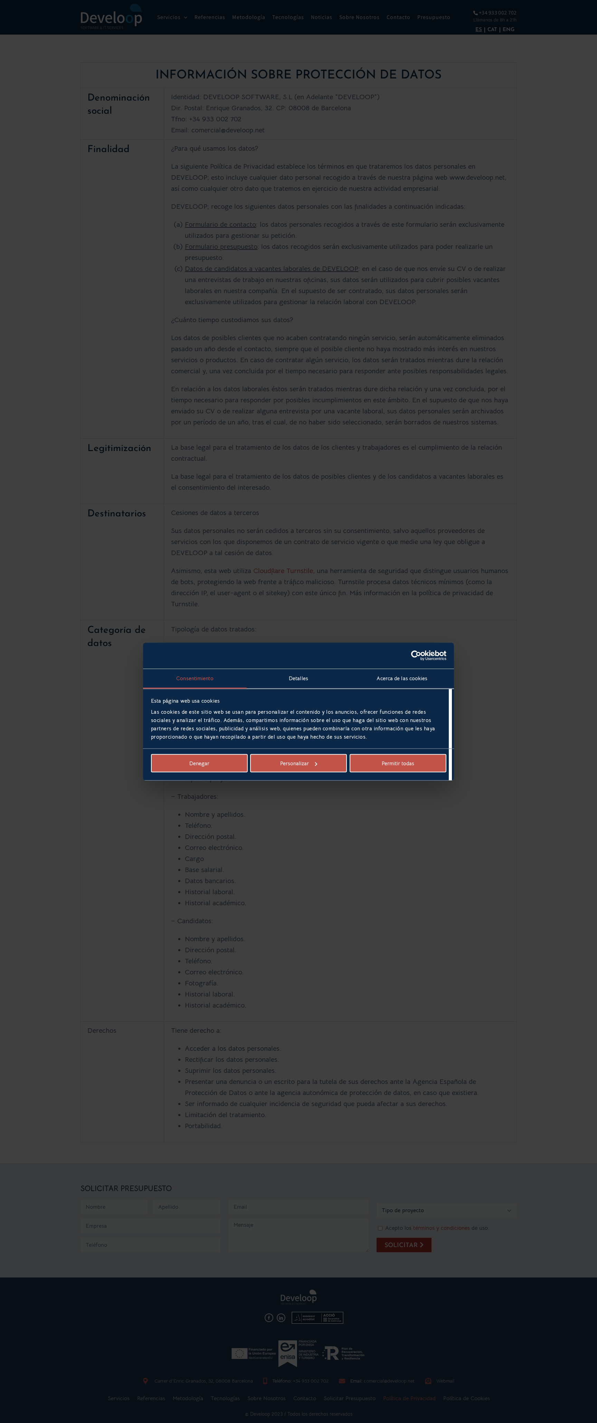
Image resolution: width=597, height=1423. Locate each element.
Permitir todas (398, 763)
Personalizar (294, 763)
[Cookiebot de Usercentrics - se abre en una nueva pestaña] (416, 655)
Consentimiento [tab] (194, 678)
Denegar (199, 763)
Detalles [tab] (298, 678)
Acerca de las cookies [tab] (402, 678)
